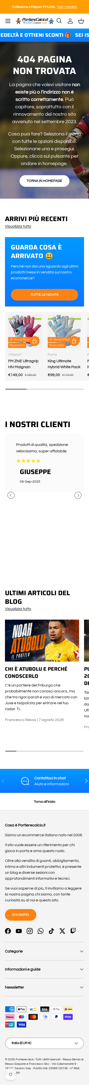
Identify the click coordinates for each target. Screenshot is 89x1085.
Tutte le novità (44, 294)
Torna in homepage (44, 181)
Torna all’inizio (44, 801)
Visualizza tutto (18, 226)
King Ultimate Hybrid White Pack (64, 364)
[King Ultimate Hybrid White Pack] (64, 331)
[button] (81, 21)
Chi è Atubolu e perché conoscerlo (36, 672)
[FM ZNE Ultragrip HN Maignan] (25, 331)
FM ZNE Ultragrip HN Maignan (23, 364)
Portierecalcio (25, 1059)
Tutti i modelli (15, 7)
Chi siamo (20, 914)
